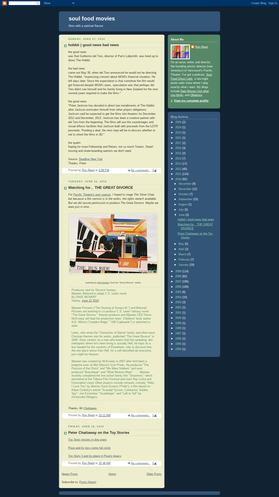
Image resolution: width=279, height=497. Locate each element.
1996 (178, 338)
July (182, 209)
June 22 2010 (90, 300)
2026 (178, 122)
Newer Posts (70, 474)
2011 (178, 174)
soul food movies (92, 18)
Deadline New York (91, 159)
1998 (178, 328)
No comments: (140, 170)
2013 (178, 163)
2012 (178, 169)
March (183, 254)
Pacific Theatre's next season (92, 194)
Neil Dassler (103, 282)
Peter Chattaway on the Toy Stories (98, 433)
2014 (178, 158)
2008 (178, 276)
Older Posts (154, 474)
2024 (178, 127)
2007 (178, 281)
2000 (178, 318)
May (182, 243)
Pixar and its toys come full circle (89, 448)
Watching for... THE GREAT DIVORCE (100, 188)
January (184, 264)
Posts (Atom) (87, 482)
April (182, 249)
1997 (178, 333)
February (185, 259)
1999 (178, 323)
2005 (178, 292)
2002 (178, 307)
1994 (178, 349)
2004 (178, 297)
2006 (178, 286)
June (182, 214)
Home (112, 474)
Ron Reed (201, 47)
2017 (178, 143)
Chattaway (90, 408)
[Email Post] (154, 170)
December (185, 183)
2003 (178, 302)
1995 (178, 343)
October (184, 194)
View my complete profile (191, 100)
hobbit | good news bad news (93, 45)
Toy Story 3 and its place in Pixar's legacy (94, 456)
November (185, 189)
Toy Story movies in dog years (87, 439)
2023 (178, 132)
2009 (178, 271)
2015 (178, 153)
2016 (178, 148)
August (183, 204)
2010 (178, 179)
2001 (178, 312)
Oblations (196, 95)
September (186, 199)
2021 (178, 137)
